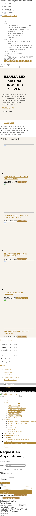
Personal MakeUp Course (20, 57)
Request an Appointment (18, 61)
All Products (14, 37)
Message (3, 479)
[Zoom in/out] (1, 513)
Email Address (6, 469)
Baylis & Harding (16, 35)
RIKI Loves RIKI (28, 26)
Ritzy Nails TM (14, 26)
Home (7, 22)
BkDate (3, 473)
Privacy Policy (8, 369)
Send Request (5, 483)
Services (8, 39)
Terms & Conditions (10, 380)
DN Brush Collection (18, 30)
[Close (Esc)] (7, 513)
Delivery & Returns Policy (12, 377)
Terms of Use (8, 372)
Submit (23, 505)
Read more (22, 182)
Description (9, 123)
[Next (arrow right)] (3, 515)
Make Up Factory (16, 31)
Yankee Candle (15, 33)
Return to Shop (20, 495)
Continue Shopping (11, 498)
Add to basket (22, 298)
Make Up (28, 47)
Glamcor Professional (19, 28)
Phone (3, 465)
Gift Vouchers (11, 51)
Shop (6, 24)
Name (2, 462)
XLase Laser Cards (13, 53)
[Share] (5, 513)
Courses (8, 55)
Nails (10, 47)
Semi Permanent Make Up (20, 45)
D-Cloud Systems (24, 391)
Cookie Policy (8, 375)
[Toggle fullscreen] (3, 513)
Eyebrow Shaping (17, 49)
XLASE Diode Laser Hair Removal (22, 422)
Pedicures (19, 47)
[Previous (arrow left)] (1, 515)
